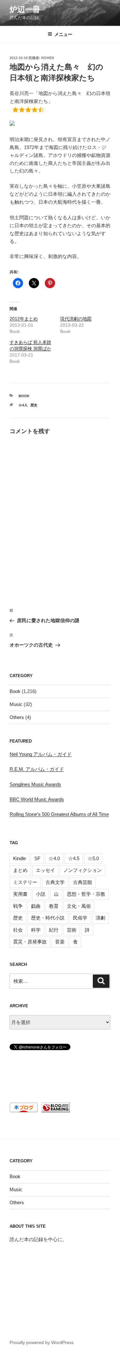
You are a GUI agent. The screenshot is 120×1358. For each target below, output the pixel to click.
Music (16, 704)
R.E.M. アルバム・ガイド (37, 769)
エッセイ (45, 870)
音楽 (60, 941)
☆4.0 (54, 858)
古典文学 (55, 882)
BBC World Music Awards (37, 799)
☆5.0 (93, 858)
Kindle (19, 858)
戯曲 (36, 906)
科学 (36, 930)
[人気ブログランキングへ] (55, 1110)
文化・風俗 (79, 906)
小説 (40, 894)
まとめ (20, 870)
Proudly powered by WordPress (42, 1342)
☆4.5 (23, 405)
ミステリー (25, 882)
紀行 (54, 930)
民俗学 (80, 917)
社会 (18, 930)
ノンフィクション (82, 870)
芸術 (71, 930)
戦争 (18, 906)
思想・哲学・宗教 (86, 894)
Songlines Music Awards (35, 784)
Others (17, 717)
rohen (47, 58)
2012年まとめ (24, 318)
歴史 (33, 405)
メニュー (63, 34)
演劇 (100, 917)
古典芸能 (82, 882)
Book (24, 396)
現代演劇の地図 (76, 318)
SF (37, 858)
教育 (54, 906)
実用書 (20, 894)
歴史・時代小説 (48, 917)
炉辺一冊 (25, 9)
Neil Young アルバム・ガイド (41, 754)
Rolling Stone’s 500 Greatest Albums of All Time (59, 814)
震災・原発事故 (30, 941)
